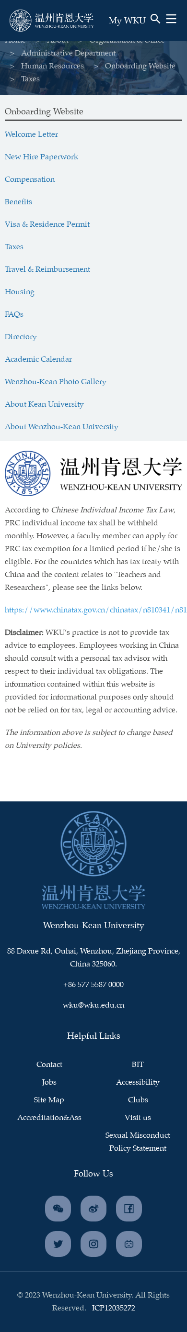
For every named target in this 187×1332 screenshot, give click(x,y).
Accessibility (138, 1082)
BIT (138, 1065)
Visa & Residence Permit (47, 225)
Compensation (30, 180)
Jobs (49, 1082)
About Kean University (44, 404)
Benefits (18, 202)
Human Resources (52, 66)
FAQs (14, 315)
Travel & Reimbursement (47, 270)
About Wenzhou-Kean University (61, 427)
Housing (20, 292)
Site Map (49, 1100)
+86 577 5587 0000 (93, 985)
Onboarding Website (140, 66)
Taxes (14, 247)
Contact (49, 1065)
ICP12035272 (113, 1308)
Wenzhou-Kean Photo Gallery (55, 382)
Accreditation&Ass (49, 1118)
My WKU (127, 21)
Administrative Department (68, 53)
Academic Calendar (38, 359)
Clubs (138, 1100)
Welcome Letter (31, 135)
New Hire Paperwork (41, 157)
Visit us (138, 1118)
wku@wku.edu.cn (93, 1005)
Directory (21, 337)
